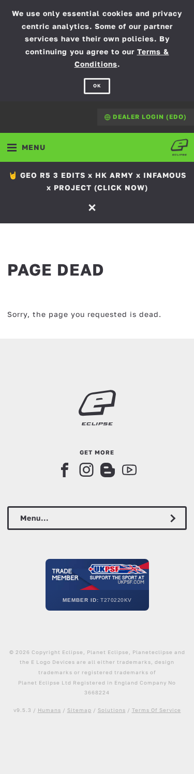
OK (97, 85)
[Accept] (93, 207)
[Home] (179, 147)
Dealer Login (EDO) (149, 116)
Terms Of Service (156, 710)
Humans (49, 710)
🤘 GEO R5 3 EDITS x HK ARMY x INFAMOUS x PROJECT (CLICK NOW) (97, 181)
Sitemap (79, 710)
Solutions (112, 710)
